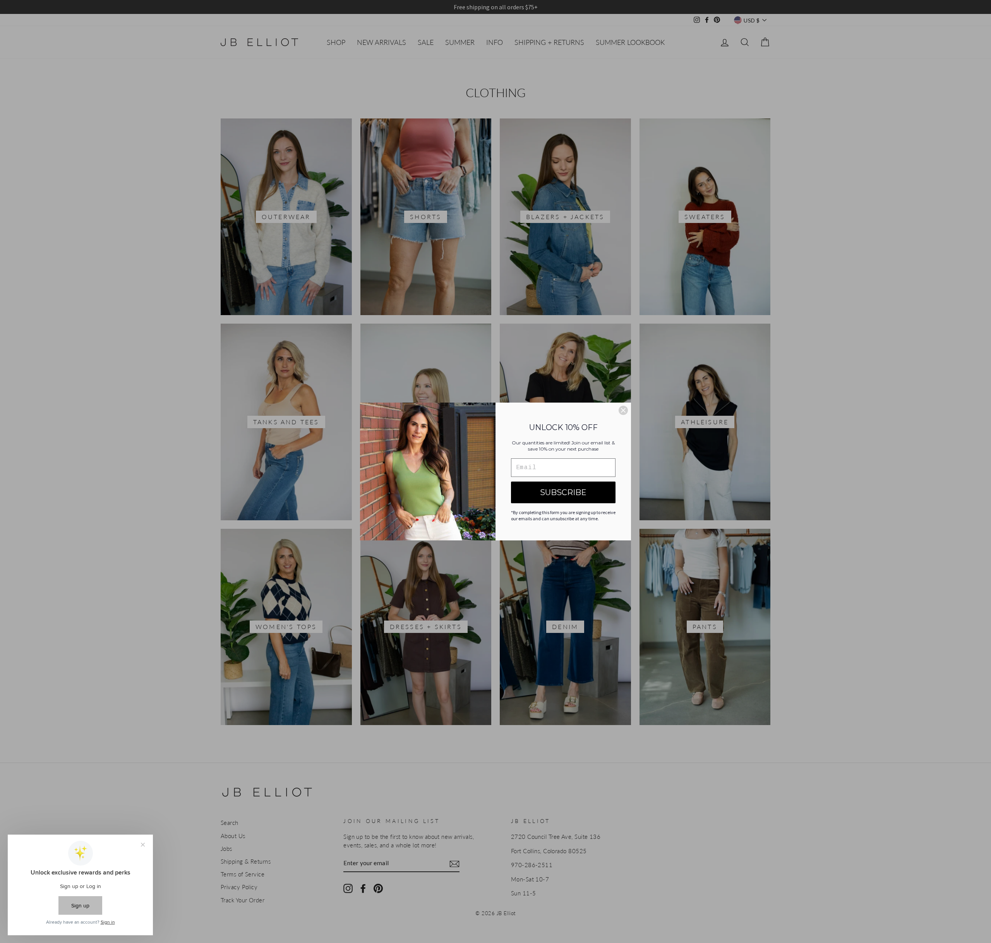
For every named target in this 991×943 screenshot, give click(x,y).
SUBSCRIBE (563, 492)
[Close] (623, 410)
